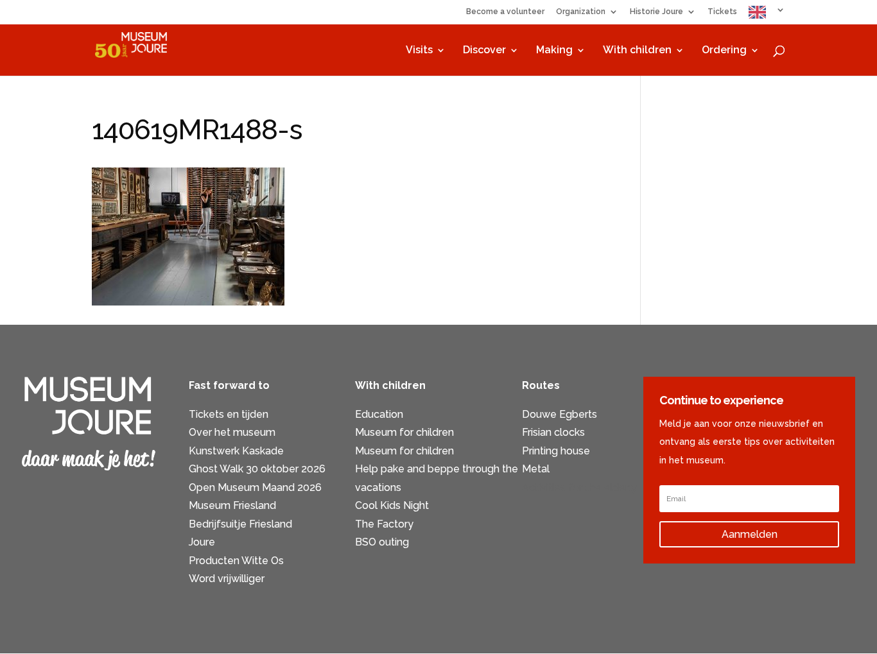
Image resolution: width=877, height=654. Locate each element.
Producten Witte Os (236, 561)
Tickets (722, 12)
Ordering (724, 51)
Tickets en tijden (228, 414)
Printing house (556, 451)
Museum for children (404, 432)
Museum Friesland (232, 505)
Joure (202, 542)
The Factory (384, 524)
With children (637, 51)
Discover (484, 51)
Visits (419, 51)
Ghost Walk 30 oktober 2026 (257, 469)
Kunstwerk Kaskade (236, 451)
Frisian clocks (553, 432)
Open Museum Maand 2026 (255, 487)
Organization (580, 12)
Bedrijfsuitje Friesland (240, 524)
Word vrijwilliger (227, 578)
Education (379, 414)
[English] (767, 15)
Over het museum (232, 432)
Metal (536, 469)
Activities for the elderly (579, 487)
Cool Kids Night (392, 505)
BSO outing (382, 542)
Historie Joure (656, 12)
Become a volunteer (505, 12)
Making (554, 51)
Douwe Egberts (559, 414)
